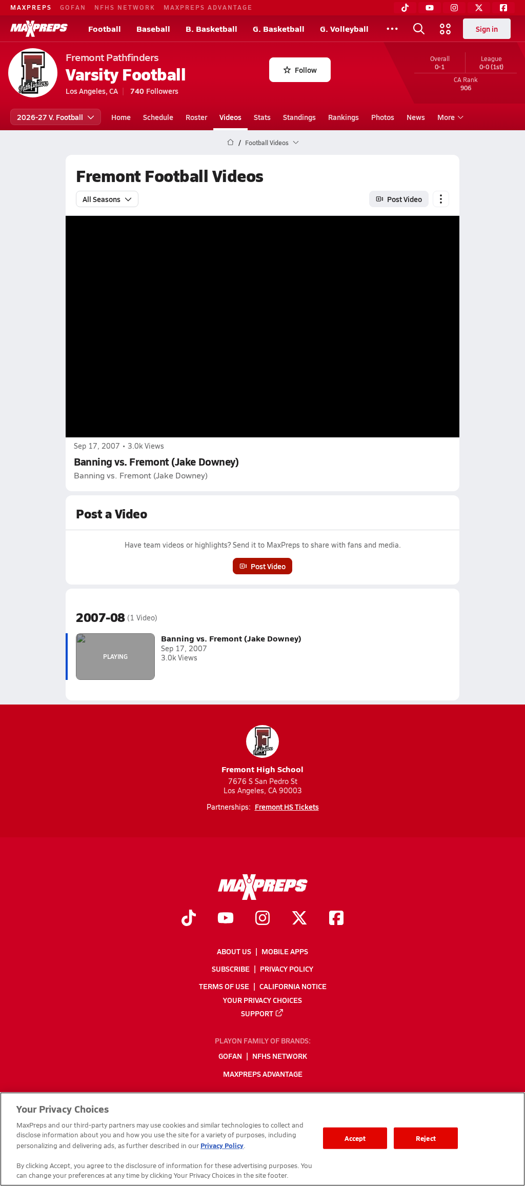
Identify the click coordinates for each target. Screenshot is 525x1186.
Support (257, 1013)
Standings (299, 117)
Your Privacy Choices (262, 999)
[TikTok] (405, 7)
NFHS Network (124, 7)
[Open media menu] (445, 28)
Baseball (153, 28)
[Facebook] (503, 7)
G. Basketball (279, 28)
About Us (234, 951)
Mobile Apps (284, 951)
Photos (382, 117)
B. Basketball (211, 28)
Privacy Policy (286, 968)
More (446, 117)
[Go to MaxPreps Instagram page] (262, 919)
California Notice (293, 986)
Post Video (404, 199)
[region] (262, 1139)
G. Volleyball (344, 28)
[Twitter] (479, 7)
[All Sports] (392, 28)
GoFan (73, 7)
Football (104, 28)
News (416, 117)
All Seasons (101, 199)
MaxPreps (31, 7)
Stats (262, 117)
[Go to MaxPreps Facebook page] (336, 919)
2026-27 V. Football (50, 117)
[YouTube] (429, 7)
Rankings (343, 117)
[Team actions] (441, 199)
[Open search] (419, 28)
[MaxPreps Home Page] (230, 142)
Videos (230, 117)
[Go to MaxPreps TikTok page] (188, 919)
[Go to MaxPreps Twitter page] (299, 919)
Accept (355, 1138)
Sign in (487, 29)
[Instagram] (454, 7)
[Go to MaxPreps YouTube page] (225, 919)
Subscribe (231, 968)
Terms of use (224, 986)
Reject (426, 1138)
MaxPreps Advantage (208, 7)
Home (121, 117)
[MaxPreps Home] (39, 29)
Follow (306, 70)
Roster (196, 117)
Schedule (158, 117)
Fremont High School (262, 769)
